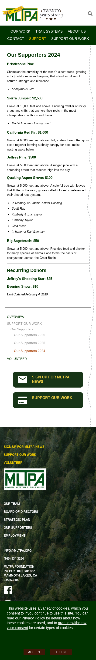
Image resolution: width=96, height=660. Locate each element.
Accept (34, 652)
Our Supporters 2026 (29, 335)
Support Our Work (70, 39)
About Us (77, 31)
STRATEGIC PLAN (17, 519)
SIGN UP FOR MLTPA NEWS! (24, 447)
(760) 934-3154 (14, 558)
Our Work (20, 31)
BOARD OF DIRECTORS (21, 511)
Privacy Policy (33, 618)
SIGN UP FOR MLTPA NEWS (51, 379)
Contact (15, 39)
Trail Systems (49, 31)
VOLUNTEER (13, 462)
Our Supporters (21, 329)
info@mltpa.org (18, 550)
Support (37, 39)
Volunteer (17, 359)
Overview (15, 317)
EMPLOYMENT (14, 535)
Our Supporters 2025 (29, 343)
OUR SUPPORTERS (18, 527)
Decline (61, 652)
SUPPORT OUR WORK (52, 398)
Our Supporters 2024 (29, 351)
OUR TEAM (12, 503)
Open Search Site (90, 13)
